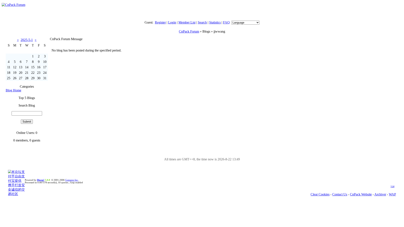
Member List (186, 22)
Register (160, 22)
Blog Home (13, 90)
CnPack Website (361, 194)
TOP (393, 187)
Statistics (215, 22)
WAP (392, 194)
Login (172, 22)
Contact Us (339, 194)
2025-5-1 (27, 40)
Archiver (380, 194)
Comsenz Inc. (71, 180)
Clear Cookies (320, 194)
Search (202, 22)
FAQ (226, 22)
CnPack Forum (189, 31)
